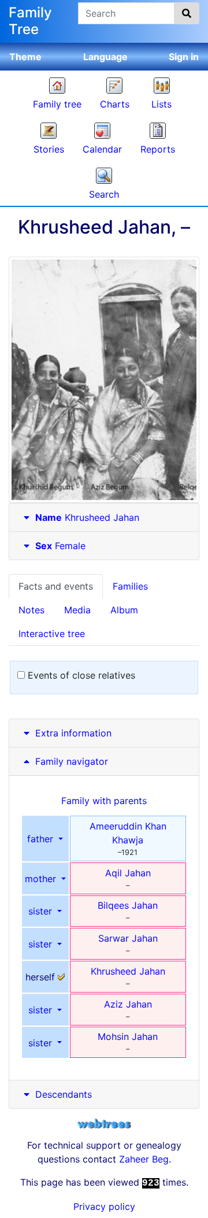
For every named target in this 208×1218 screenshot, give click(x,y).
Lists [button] (161, 104)
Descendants (63, 1094)
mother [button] (42, 878)
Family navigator (70, 761)
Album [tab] (124, 610)
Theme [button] (25, 56)
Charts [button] (114, 104)
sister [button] (41, 911)
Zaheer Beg (144, 1159)
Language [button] (105, 56)
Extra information (73, 733)
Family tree (57, 104)
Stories (49, 149)
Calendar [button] (102, 149)
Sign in (184, 56)
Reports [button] (157, 149)
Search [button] (104, 194)
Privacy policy (104, 1206)
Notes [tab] (31, 610)
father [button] (41, 839)
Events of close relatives (80, 675)
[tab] (104, 518)
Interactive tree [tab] (51, 633)
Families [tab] (130, 586)
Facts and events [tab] (55, 586)
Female (60, 545)
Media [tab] (77, 610)
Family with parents (104, 800)
